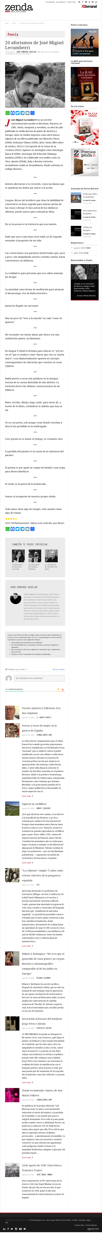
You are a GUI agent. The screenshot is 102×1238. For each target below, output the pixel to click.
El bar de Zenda (89, 200)
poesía (18, 54)
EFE (38, 885)
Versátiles (26, 54)
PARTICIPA (71, 2)
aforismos (45, 52)
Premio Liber (79, 1225)
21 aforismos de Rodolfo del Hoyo (51, 566)
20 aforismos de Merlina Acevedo (17, 566)
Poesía (14, 23)
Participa (82, 1220)
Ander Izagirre (44, 808)
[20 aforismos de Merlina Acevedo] (18, 556)
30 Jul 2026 (87, 220)
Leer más (26, 796)
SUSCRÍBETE (61, 2)
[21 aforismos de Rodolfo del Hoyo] (51, 556)
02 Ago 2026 (87, 203)
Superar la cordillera (34, 804)
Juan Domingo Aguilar (26, 52)
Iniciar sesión (58, 669)
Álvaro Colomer (44, 978)
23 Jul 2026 (87, 237)
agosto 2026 (79, 248)
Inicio (7, 23)
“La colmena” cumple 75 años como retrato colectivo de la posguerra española (42, 875)
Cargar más (35, 1207)
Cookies (75, 1220)
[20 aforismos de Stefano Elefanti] (34, 556)
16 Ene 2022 (9, 52)
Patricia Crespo (44, 1028)
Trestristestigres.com (37, 1220)
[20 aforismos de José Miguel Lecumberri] (35, 85)
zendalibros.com (44, 735)
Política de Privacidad (63, 1220)
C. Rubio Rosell (44, 717)
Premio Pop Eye (91, 1225)
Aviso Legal (50, 1220)
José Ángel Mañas (44, 1174)
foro (36, 637)
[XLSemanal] (89, 6)
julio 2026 (78, 253)
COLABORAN (50, 2)
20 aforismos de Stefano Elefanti (33, 566)
